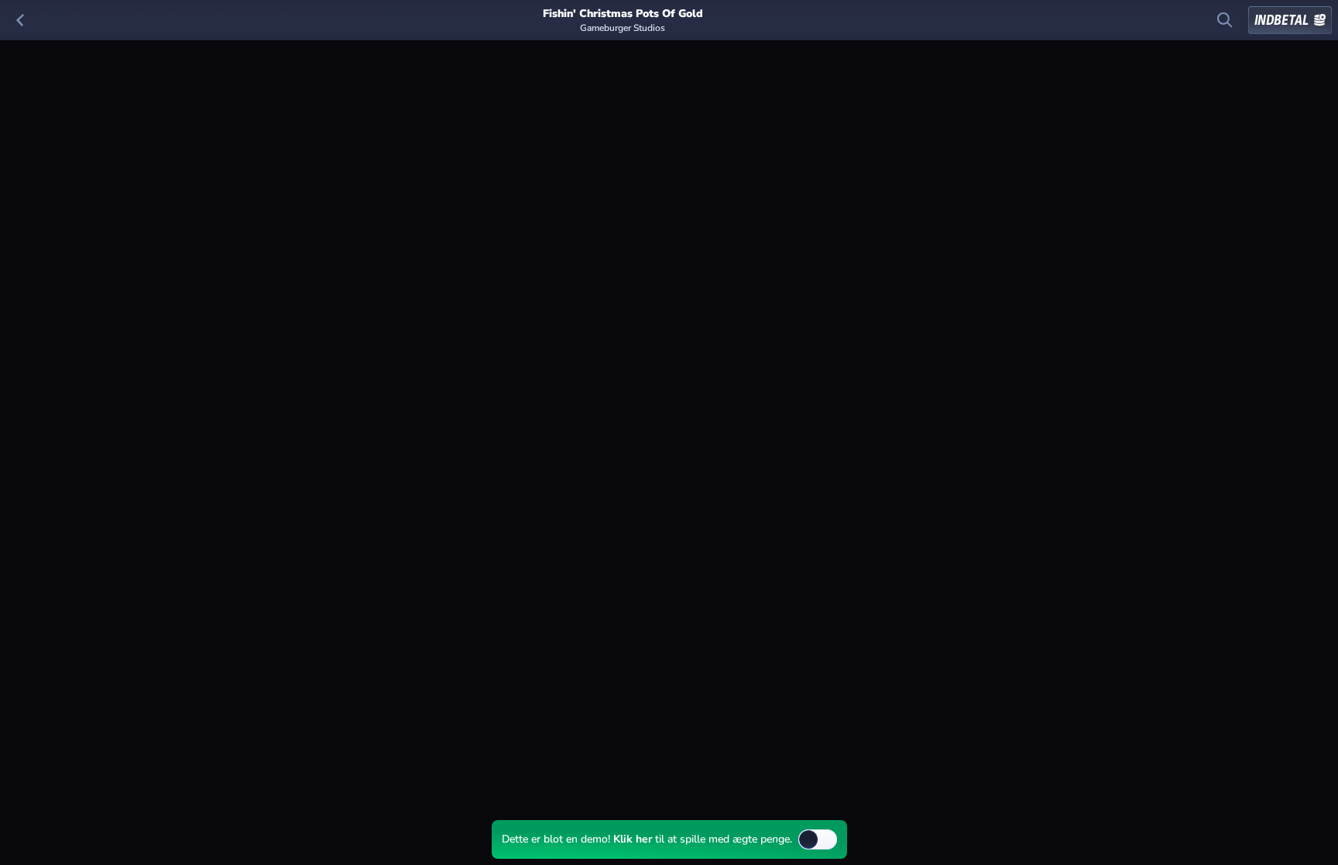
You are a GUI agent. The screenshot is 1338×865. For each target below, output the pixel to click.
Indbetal (1281, 20)
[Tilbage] (20, 20)
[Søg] (1225, 20)
